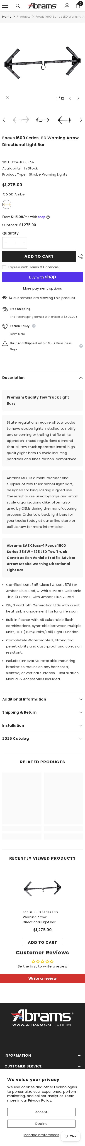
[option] (42, 63)
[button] (70, 98)
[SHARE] (79, 256)
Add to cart (38, 256)
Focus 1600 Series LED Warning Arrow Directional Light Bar (40, 917)
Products (23, 16)
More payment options (42, 288)
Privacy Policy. (40, 1100)
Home (7, 16)
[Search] (18, 6)
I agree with (18, 267)
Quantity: (11, 233)
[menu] (5, 5)
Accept (41, 1112)
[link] (21, 828)
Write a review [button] (42, 978)
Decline (41, 1123)
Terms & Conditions (44, 267)
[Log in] (67, 5)
